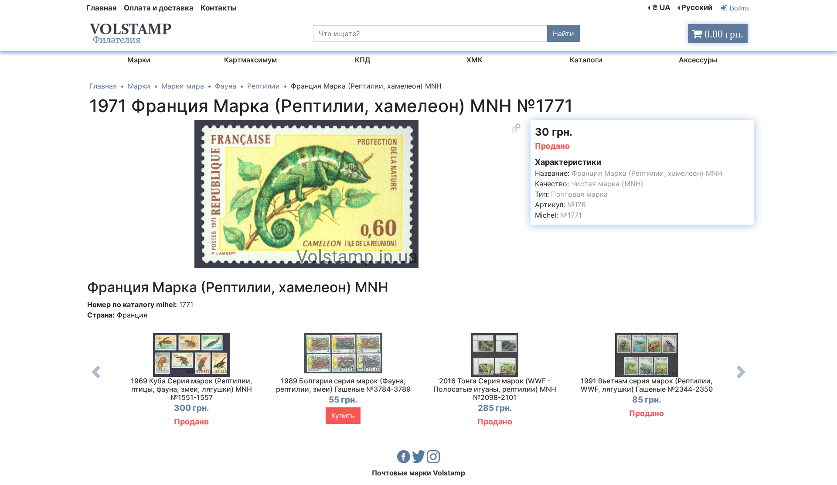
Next (741, 378)
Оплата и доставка (159, 7)
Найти (563, 33)
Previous (95, 378)
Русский (696, 7)
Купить (343, 415)
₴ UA (661, 7)
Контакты (219, 7)
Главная (101, 7)
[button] (516, 128)
